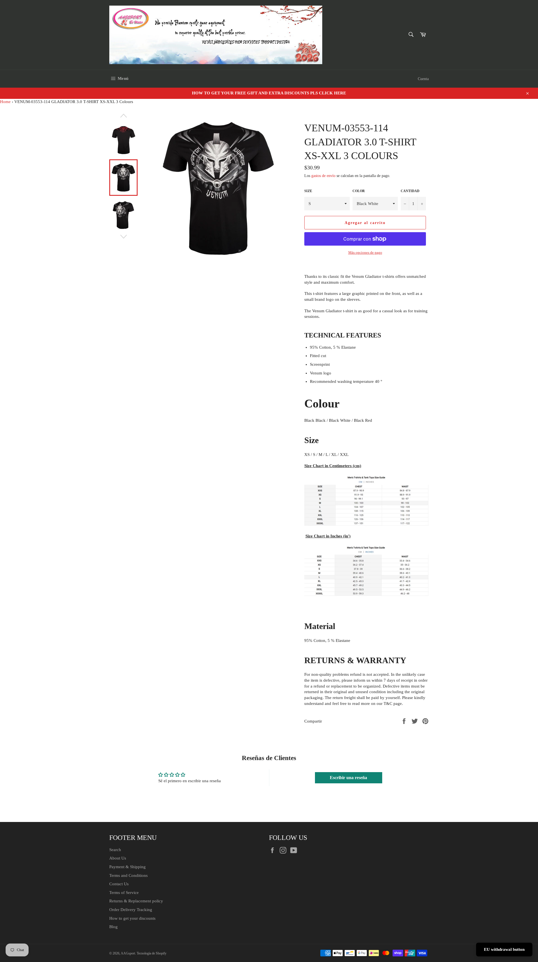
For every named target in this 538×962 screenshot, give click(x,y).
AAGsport (128, 953)
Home (5, 101)
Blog (113, 926)
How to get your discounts (132, 918)
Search (115, 849)
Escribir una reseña (348, 777)
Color (359, 191)
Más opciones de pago (365, 252)
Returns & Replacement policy (136, 901)
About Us (117, 858)
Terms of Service (124, 892)
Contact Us (119, 884)
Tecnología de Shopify (151, 953)
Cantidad (410, 191)
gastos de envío (323, 176)
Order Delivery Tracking (130, 909)
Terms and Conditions (128, 875)
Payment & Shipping (127, 867)
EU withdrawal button (504, 949)
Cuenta (423, 79)
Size (308, 191)
